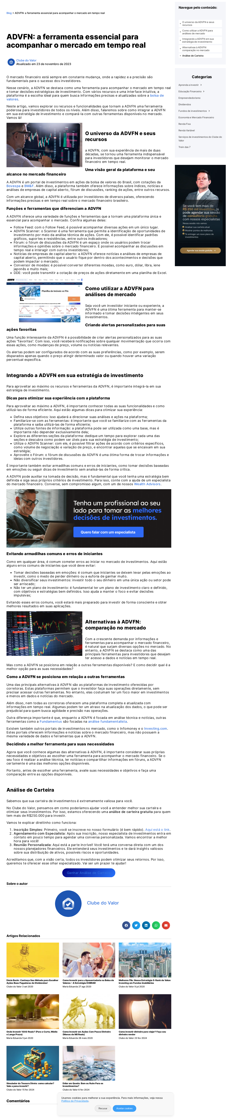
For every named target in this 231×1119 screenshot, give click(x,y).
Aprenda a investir (188, 84)
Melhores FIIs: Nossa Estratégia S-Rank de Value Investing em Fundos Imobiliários (145, 981)
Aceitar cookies (124, 1108)
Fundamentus (51, 721)
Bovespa (13, 186)
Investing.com (155, 728)
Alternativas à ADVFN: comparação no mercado (196, 49)
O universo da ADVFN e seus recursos (198, 23)
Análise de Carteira (192, 55)
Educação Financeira (189, 91)
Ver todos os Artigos (104, 911)
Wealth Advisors (147, 484)
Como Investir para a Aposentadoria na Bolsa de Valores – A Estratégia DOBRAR (88, 981)
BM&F (29, 186)
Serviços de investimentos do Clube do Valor (200, 138)
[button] (126, 925)
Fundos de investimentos (192, 110)
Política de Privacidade (74, 1100)
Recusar (103, 1108)
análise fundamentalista (107, 721)
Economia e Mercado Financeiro (196, 117)
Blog (9, 13)
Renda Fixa (184, 123)
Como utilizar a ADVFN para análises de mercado (197, 32)
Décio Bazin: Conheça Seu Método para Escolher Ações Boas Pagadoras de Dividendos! (32, 981)
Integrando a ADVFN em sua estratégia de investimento (198, 40)
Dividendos (184, 104)
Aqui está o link (157, 830)
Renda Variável (186, 130)
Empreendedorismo (189, 97)
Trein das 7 (184, 147)
